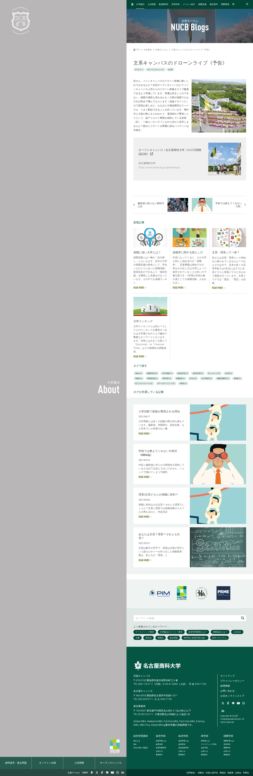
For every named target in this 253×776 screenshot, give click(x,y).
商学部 (204, 736)
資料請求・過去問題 (16, 763)
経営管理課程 (140, 736)
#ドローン (139, 70)
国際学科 (227, 748)
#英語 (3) (183, 383)
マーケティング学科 (209, 744)
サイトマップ (227, 675)
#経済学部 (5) (198, 373)
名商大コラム (161, 50)
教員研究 (163, 4)
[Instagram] (117, 772)
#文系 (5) (228, 373)
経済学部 (183, 736)
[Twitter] (96, 772)
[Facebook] (102, 772)
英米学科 (227, 744)
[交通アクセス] (91, 772)
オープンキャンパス (111, 763)
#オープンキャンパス (155, 70)
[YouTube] (112, 772)
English (85, 772)
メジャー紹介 (189, 4)
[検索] (242, 618)
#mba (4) (193, 378)
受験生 (201, 773)
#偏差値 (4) (180, 378)
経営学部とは (161, 741)
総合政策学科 (183, 748)
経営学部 (161, 736)
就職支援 (202, 4)
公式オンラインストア (232, 695)
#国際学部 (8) (152, 373)
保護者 (230, 773)
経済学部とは (183, 741)
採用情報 (225, 685)
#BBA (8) (138, 373)
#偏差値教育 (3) (223, 378)
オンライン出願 (47, 763)
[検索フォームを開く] (247, 4)
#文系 (170, 70)
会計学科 (204, 748)
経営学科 (159, 744)
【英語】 (141, 748)
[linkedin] (122, 772)
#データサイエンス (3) (166, 383)
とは (136, 741)
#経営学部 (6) (182, 373)
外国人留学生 (212, 773)
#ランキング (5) (214, 373)
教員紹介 (159, 755)
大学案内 (140, 4)
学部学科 (175, 4)
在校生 (238, 773)
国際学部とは (229, 741)
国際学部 (228, 736)
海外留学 (214, 4)
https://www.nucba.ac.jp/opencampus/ (160, 167)
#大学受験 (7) (167, 373)
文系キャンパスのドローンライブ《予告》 (191, 50)
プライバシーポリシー (232, 680)
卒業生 (246, 773)
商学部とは (205, 741)
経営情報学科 (161, 748)
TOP (137, 50)
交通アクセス (74, 773)
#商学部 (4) (166, 378)
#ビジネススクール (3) (143, 383)
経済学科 (181, 744)
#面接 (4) (138, 378)
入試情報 (79, 763)
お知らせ (159, 751)
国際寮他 (225, 4)
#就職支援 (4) (152, 378)
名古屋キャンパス (143, 691)
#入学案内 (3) (207, 378)
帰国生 (223, 773)
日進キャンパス (141, 675)
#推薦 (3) (237, 378)
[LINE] (107, 772)
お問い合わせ (227, 690)
